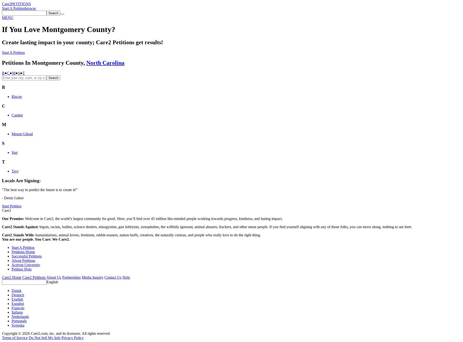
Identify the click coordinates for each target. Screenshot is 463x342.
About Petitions (23, 260)
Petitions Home (23, 252)
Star (15, 152)
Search (53, 78)
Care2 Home (11, 277)
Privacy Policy (72, 338)
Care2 (6, 4)
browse (30, 8)
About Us (53, 277)
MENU (8, 18)
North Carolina (105, 63)
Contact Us (113, 277)
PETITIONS (21, 4)
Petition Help (22, 269)
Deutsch (18, 295)
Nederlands (20, 317)
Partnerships (71, 277)
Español (18, 304)
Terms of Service (15, 338)
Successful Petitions (27, 256)
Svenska (18, 325)
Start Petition (11, 206)
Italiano (17, 312)
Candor (17, 115)
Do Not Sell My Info (45, 338)
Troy (15, 171)
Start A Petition (13, 8)
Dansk (16, 291)
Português (19, 321)
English (52, 282)
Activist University (26, 265)
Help (126, 277)
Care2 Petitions (34, 277)
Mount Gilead (22, 134)
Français (18, 308)
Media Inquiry (92, 277)
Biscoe (17, 97)
